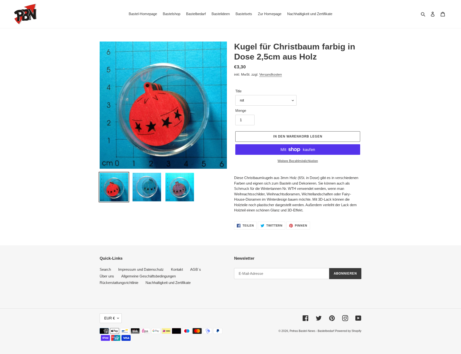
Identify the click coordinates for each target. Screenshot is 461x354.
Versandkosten (270, 74)
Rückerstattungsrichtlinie (119, 283)
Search (105, 269)
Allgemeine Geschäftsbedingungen (148, 276)
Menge (240, 110)
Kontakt (177, 269)
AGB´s (195, 269)
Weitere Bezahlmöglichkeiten (298, 161)
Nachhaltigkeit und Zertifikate (168, 283)
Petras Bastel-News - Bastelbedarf (312, 331)
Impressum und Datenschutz (141, 269)
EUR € (109, 318)
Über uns (107, 276)
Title (238, 91)
